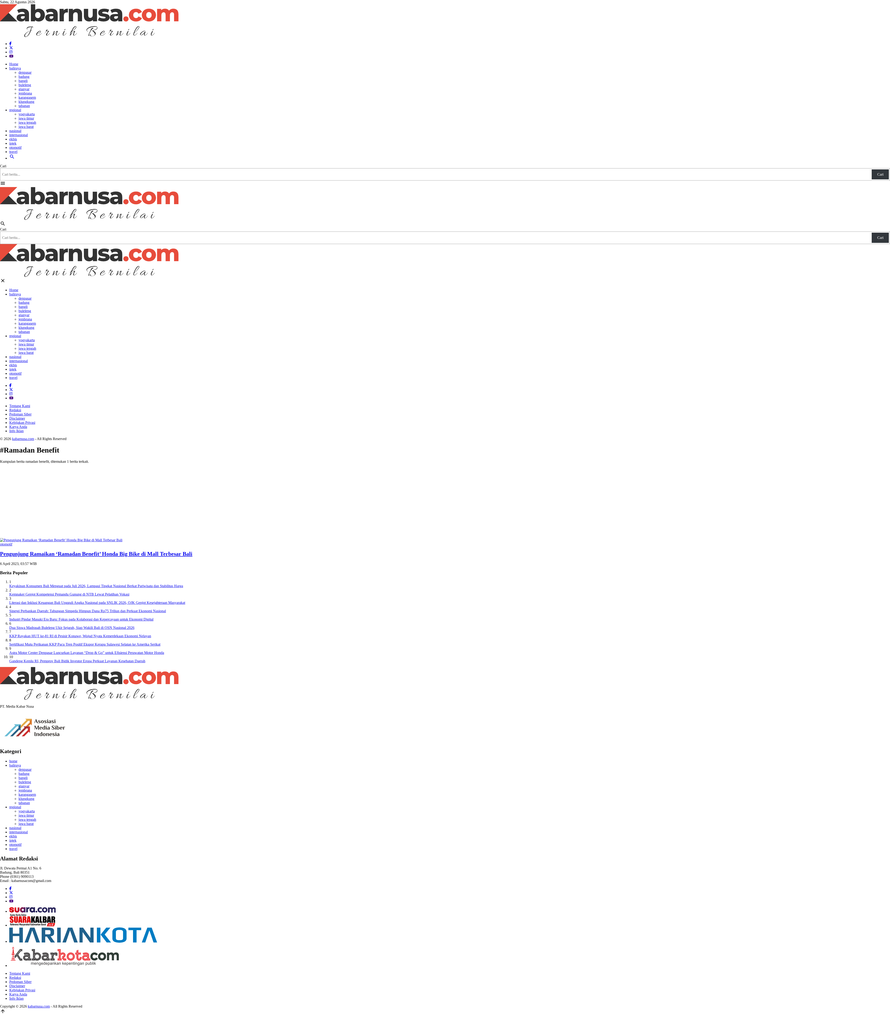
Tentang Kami (19, 406)
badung (24, 77)
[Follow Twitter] (11, 48)
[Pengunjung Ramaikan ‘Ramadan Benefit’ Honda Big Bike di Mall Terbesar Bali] (61, 540)
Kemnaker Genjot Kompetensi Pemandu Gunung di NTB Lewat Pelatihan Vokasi (69, 594)
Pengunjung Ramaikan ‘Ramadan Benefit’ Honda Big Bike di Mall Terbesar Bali (96, 554)
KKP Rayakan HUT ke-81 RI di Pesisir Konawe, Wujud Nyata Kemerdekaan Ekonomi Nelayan (80, 636)
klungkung (26, 102)
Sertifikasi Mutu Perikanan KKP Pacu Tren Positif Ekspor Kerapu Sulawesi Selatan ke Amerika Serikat (84, 644)
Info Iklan (16, 431)
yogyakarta (27, 114)
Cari (3, 166)
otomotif (15, 147)
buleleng (25, 85)
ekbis (13, 139)
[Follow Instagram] (11, 52)
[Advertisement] (445, 499)
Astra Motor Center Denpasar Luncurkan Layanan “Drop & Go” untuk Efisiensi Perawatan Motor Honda (86, 653)
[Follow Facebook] (10, 44)
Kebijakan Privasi (22, 423)
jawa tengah (27, 122)
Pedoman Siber (20, 414)
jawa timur (26, 118)
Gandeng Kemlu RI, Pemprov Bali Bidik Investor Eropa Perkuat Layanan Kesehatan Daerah (77, 661)
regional (15, 110)
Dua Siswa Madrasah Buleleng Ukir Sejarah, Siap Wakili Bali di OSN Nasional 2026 (71, 628)
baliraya (15, 68)
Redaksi (15, 410)
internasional (18, 135)
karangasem (27, 97)
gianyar (24, 89)
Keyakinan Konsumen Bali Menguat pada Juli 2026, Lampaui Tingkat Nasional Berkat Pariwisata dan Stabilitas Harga (96, 586)
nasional (15, 131)
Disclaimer (17, 418)
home (13, 761)
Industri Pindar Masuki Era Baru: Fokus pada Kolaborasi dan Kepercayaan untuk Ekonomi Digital (81, 619)
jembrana (25, 93)
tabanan (24, 106)
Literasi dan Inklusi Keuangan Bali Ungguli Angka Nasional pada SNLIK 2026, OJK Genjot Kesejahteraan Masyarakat (97, 603)
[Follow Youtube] (11, 56)
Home (13, 64)
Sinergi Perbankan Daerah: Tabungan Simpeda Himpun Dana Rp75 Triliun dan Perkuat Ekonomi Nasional (87, 611)
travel (13, 152)
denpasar (25, 72)
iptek (12, 143)
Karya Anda (18, 427)
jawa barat (26, 127)
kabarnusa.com (23, 439)
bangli (23, 81)
